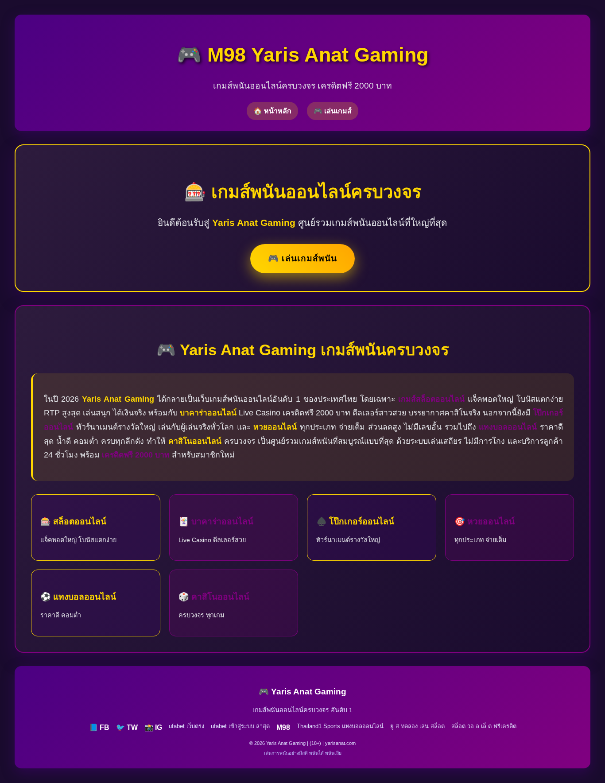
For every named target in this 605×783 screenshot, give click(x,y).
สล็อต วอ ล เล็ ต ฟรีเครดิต (483, 726)
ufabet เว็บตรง (186, 726)
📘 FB (99, 727)
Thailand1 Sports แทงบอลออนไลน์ (340, 726)
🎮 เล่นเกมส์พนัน (302, 258)
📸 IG (153, 727)
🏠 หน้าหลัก (272, 111)
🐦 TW (127, 727)
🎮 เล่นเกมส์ (333, 111)
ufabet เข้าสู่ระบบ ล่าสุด (240, 726)
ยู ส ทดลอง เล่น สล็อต (417, 726)
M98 (283, 727)
